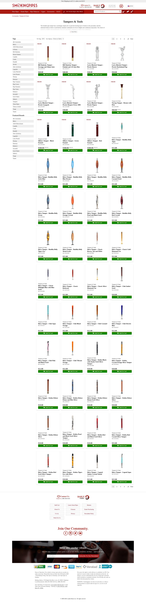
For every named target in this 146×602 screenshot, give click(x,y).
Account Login (112, 5)
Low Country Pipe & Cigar (57, 584)
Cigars (43, 11)
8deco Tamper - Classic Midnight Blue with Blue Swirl (46, 287)
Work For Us (56, 518)
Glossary (73, 509)
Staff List (56, 505)
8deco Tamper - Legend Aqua (121, 472)
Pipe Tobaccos (34, 11)
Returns (89, 505)
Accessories (50, 11)
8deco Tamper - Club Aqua (47, 324)
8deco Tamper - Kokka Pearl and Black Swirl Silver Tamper (72, 436)
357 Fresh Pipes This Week (74, 11)
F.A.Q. (57, 513)
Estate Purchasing (89, 509)
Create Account (112, 6)
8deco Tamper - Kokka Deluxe (48, 398)
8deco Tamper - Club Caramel (97, 324)
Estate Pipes (24, 11)
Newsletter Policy (89, 513)
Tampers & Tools (24, 16)
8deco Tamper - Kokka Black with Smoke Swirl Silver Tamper (96, 362)
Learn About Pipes (73, 505)
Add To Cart (49, 74)
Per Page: (39, 38)
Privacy (73, 513)
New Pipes (15, 11)
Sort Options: (49, 38)
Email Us (82, 7)
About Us (57, 509)
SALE (58, 11)
